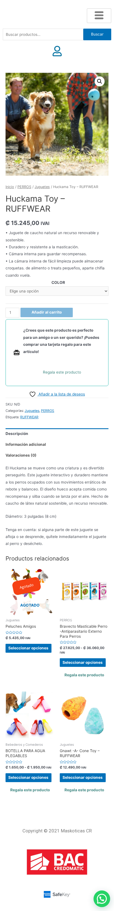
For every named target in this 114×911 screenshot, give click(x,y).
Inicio (10, 187)
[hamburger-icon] (99, 15)
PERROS (24, 187)
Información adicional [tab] (26, 444)
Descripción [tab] (17, 433)
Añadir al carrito (47, 312)
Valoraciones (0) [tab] (21, 455)
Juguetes (42, 187)
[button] (100, 81)
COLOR (58, 282)
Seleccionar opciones (28, 648)
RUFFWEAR (29, 417)
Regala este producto (62, 372)
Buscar (97, 34)
